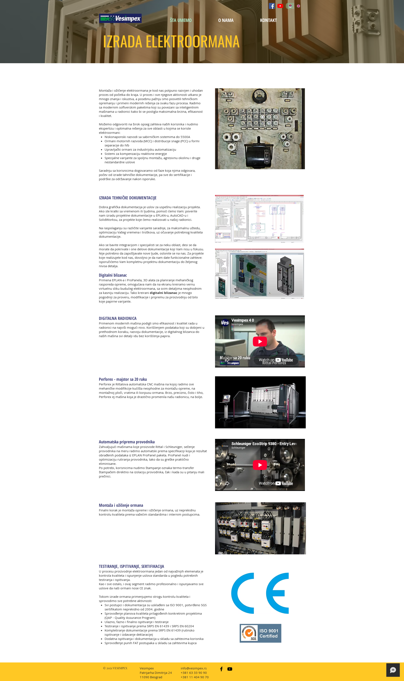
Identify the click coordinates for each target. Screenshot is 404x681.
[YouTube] (280, 6)
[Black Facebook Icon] (221, 669)
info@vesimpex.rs (194, 668)
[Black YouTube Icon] (230, 669)
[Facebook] (272, 6)
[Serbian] (290, 6)
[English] (298, 6)
